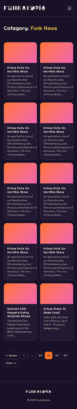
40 (40, 355)
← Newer (11, 355)
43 (65, 355)
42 (57, 355)
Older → (11, 363)
